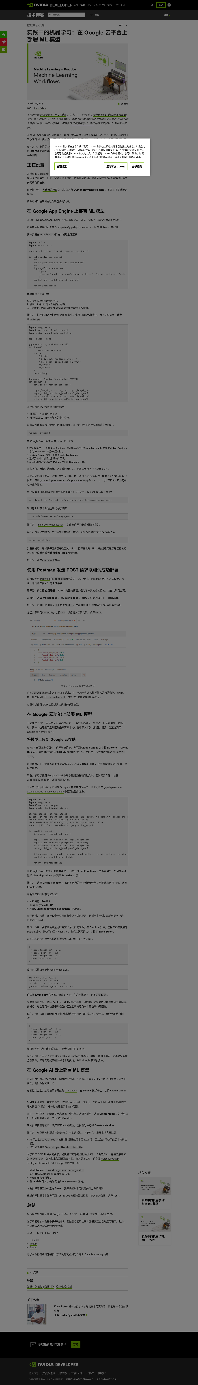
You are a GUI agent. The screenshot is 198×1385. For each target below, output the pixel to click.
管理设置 (62, 166)
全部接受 (137, 166)
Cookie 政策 (109, 153)
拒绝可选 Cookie (115, 166)
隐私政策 (107, 156)
